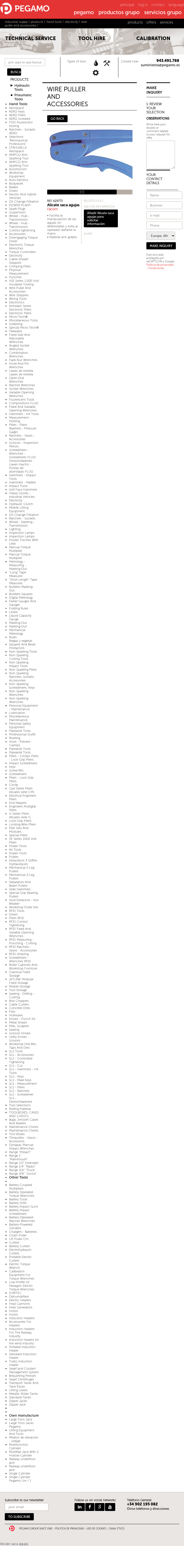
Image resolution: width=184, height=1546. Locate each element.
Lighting (14, 529)
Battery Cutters (19, 1246)
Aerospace (16, 108)
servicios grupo (163, 13)
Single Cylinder (19, 1473)
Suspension (17, 212)
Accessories (17, 234)
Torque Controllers (22, 252)
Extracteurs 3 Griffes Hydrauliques (23, 862)
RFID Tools (16, 911)
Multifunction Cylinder (18, 1446)
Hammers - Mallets (22, 482)
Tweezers (15, 331)
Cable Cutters (19, 1004)
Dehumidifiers (19, 1296)
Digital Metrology (21, 597)
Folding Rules (18, 608)
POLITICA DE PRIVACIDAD (69, 1528)
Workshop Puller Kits (23, 907)
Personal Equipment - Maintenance (23, 707)
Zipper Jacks (18, 1401)
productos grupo (119, 13)
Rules (13, 637)
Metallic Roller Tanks (23, 1394)
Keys (12, 767)
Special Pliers (18, 835)
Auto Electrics (18, 180)
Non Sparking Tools (23, 651)
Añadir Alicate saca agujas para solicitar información (100, 218)
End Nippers (18, 803)
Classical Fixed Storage (19, 973)
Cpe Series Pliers (21, 788)
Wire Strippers (19, 295)
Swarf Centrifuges (21, 1379)
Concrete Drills (19, 1008)
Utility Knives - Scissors (19, 1038)
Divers (13, 190)
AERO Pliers (17, 115)
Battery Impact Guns (23, 1206)
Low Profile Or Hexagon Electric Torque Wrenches (21, 1285)
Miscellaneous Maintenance (19, 718)
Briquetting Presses (22, 1376)
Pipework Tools (20, 731)
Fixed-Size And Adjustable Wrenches (19, 338)
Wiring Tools (18, 299)
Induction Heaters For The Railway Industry (21, 1332)
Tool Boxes (17, 1134)
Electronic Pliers (20, 313)
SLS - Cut (16, 1065)
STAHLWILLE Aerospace (18, 149)
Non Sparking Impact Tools (18, 664)
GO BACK (57, 118)
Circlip (13, 785)
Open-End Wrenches (16, 379)
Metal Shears (18, 1022)
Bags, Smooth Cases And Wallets (23, 1121)
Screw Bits (16, 770)
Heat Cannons (19, 1303)
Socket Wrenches (21, 389)
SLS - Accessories (21, 1055)
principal (127, 4)
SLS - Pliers (17, 1087)
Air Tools (15, 849)
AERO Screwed (19, 118)
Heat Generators (20, 1307)
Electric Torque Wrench (19, 1265)
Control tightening (22, 230)
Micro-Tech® (18, 317)
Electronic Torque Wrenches (21, 246)
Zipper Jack (17, 1404)
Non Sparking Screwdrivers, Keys (22, 685)
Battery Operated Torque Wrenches (21, 1193)
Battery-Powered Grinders (20, 1226)
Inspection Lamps (21, 533)
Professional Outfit (22, 734)
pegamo (84, 13)
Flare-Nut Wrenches (23, 360)
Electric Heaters (20, 1300)
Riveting (14, 738)
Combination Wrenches (18, 354)
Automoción (18, 169)
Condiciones (156, 268)
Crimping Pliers (20, 266)
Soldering (15, 324)
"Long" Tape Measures (17, 574)
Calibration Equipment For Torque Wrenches (21, 1274)
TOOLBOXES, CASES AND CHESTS (24, 1114)
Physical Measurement (19, 271)
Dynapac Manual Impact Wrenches (21, 1146)
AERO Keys (17, 111)
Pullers (13, 857)
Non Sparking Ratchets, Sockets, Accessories (21, 676)
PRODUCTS (19, 80)
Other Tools (18, 1177)
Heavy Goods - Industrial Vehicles (22, 495)
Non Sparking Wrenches (18, 693)
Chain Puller (18, 1235)
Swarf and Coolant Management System (24, 1370)
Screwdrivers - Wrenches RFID (20, 959)
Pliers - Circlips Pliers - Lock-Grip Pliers (24, 757)
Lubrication (17, 713)
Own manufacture (24, 1416)
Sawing (14, 1029)
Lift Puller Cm (19, 1239)
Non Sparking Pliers (23, 669)
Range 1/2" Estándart (23, 1163)
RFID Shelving (19, 954)
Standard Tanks (20, 1397)
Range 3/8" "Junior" (23, 1173)
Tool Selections (20, 1105)
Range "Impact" (20, 1152)
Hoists (13, 1311)
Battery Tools (18, 1199)
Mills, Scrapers (19, 1026)
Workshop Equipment (17, 174)
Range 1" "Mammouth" (18, 1157)
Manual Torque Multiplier (20, 549)
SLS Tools (16, 1051)
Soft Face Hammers (23, 489)
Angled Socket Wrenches (19, 347)
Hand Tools (18, 104)
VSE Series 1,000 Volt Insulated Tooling (24, 282)
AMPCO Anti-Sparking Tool (18, 156)
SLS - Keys (16, 1076)
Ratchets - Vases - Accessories (22, 437)
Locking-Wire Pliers (22, 824)
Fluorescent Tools (21, 399)
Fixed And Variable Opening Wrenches (23, 408)
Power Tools (18, 846)
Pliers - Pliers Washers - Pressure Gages (22, 428)
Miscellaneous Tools (23, 320)
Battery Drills (18, 1203)
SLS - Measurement (23, 1083)
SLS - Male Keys (20, 1080)
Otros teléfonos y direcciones (148, 1508)
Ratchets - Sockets (22, 518)
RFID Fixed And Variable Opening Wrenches (21, 932)
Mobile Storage (19, 986)
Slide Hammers (20, 889)
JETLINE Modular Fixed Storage (21, 981)
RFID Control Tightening (18, 923)
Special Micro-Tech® (24, 327)
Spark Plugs (17, 209)
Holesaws (16, 1015)
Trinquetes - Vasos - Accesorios (23, 1139)
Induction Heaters (21, 1318)
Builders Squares (21, 594)
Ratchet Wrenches (22, 385)
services (166, 22)
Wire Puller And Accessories (20, 289)
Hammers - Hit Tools (24, 414)
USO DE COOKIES (96, 1528)
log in (143, 4)
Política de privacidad (159, 264)
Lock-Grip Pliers (20, 821)
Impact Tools (18, 486)
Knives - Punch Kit (22, 1019)
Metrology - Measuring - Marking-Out (18, 565)
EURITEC (15, 1293)
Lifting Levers (18, 1390)
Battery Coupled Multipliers (20, 1186)
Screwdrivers (18, 774)
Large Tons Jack (20, 1419)
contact (158, 4)
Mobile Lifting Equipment (18, 509)
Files (12, 1011)
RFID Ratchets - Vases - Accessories (23, 948)
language (176, 4)
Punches (15, 277)
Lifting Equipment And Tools (21, 1432)
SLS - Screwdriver (21, 1094)
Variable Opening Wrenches (21, 394)
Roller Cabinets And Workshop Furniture (23, 966)
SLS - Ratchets (19, 1091)
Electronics (16, 302)
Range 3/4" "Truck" (22, 1170)
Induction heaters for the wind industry (24, 1341)
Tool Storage (18, 990)
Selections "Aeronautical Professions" (18, 140)
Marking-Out (18, 623)
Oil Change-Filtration (24, 201)
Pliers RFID (16, 918)
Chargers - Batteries (23, 1231)
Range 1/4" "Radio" (22, 1166)
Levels (13, 612)
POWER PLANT (20, 205)
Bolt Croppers (19, 1001)
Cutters (14, 1242)
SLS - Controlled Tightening (20, 1060)
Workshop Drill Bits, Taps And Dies (23, 1045)
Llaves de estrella (21, 371)
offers (151, 22)
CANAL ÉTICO (116, 1528)
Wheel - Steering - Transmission (21, 523)
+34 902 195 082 (142, 1504)
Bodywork (16, 183)
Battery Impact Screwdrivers (19, 1211)
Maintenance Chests (23, 1127)
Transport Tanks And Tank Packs (23, 1384)
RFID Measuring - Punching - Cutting (22, 941)
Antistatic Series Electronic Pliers (20, 307)
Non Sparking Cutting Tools (18, 657)
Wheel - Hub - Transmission (19, 217)
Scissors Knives (19, 1033)
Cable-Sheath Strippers (19, 261)
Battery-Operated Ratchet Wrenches (22, 1219)
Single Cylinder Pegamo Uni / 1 (20, 1478)
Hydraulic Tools (22, 88)
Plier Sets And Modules (19, 829)
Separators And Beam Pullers (20, 883)
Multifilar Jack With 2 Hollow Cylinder (24, 1453)
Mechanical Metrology (17, 631)
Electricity (15, 255)
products (135, 22)
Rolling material (20, 1109)
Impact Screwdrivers (23, 763)
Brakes (13, 187)
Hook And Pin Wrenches (19, 365)
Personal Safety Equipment (20, 725)
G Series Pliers (19, 813)
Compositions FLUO (23, 403)
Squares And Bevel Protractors (22, 646)
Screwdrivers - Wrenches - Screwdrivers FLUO (22, 453)
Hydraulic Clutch (21, 504)
